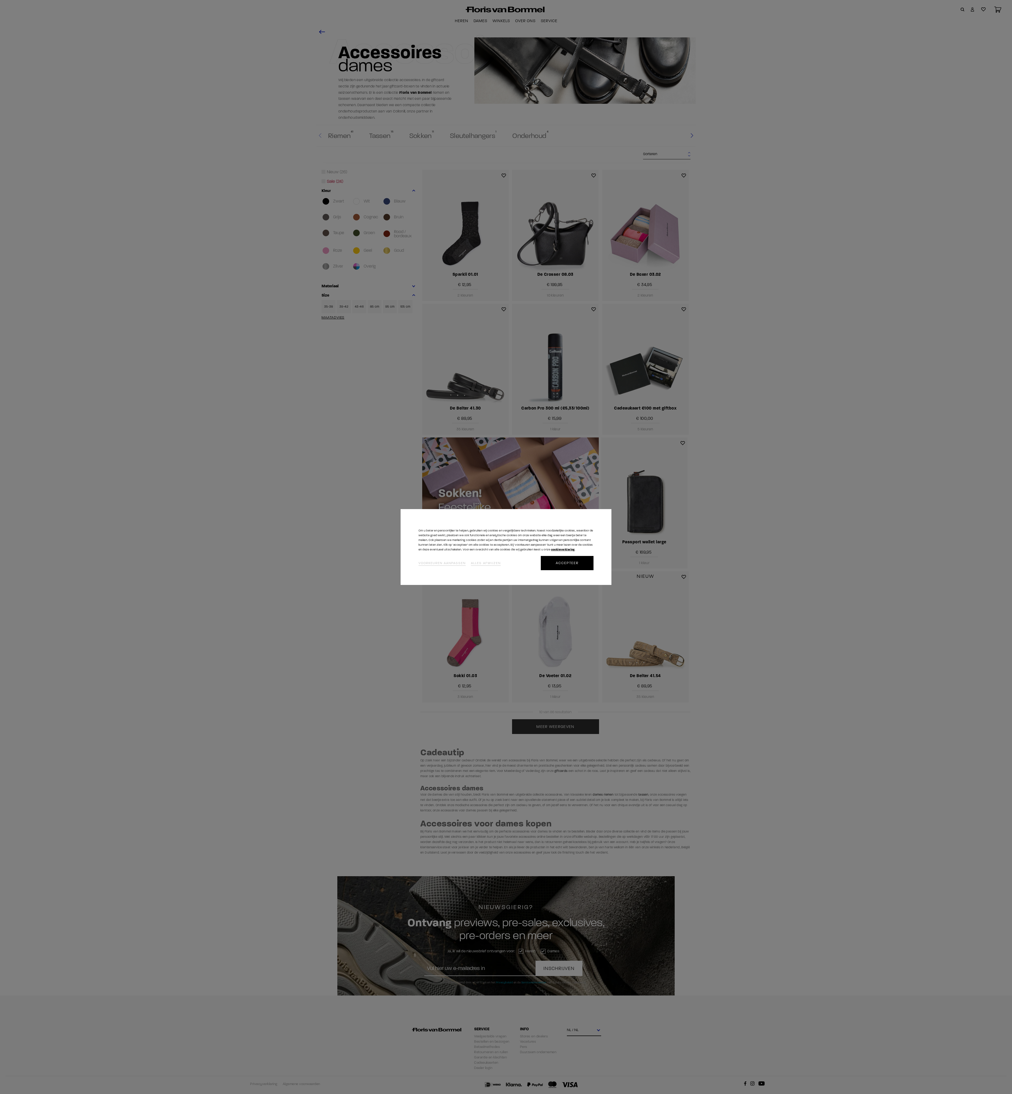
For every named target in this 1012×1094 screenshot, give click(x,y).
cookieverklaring (563, 549)
